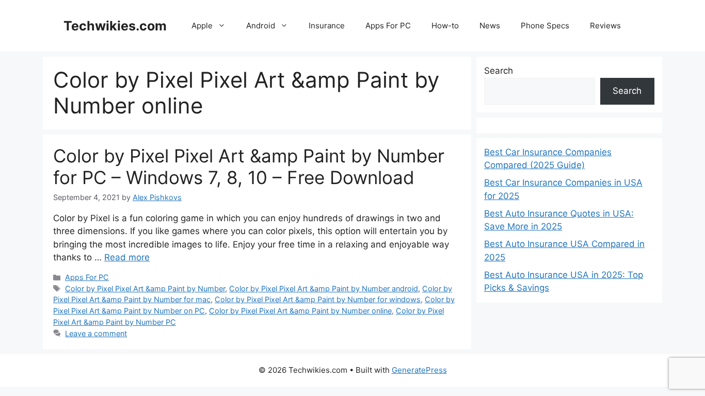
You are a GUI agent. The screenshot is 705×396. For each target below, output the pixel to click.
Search (498, 70)
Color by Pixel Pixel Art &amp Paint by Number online (300, 310)
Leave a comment (96, 333)
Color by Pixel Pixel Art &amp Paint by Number (145, 288)
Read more (127, 257)
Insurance (327, 25)
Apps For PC (388, 25)
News (489, 25)
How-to (445, 25)
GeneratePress (419, 370)
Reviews (605, 25)
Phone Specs (545, 25)
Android (260, 25)
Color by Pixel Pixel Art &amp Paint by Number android (323, 288)
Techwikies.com (115, 26)
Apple (202, 25)
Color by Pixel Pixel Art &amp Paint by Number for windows (318, 299)
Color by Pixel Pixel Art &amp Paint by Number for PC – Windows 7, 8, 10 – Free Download (248, 166)
